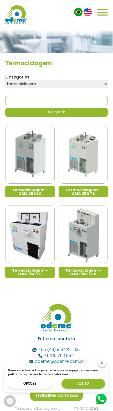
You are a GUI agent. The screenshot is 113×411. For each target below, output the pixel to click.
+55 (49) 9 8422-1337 (59, 350)
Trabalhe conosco (56, 395)
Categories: (17, 77)
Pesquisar (56, 112)
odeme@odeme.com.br (59, 361)
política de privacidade (27, 374)
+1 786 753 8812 (59, 356)
